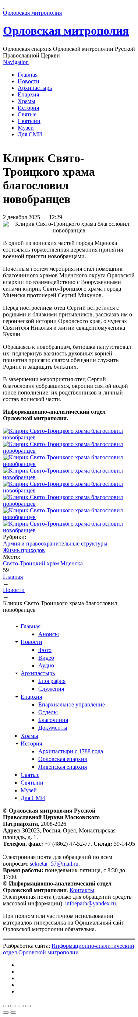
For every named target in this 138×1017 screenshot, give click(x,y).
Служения (51, 688)
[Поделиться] (13, 1006)
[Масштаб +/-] (28, 1006)
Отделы (48, 712)
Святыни (29, 121)
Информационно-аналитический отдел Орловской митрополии (68, 949)
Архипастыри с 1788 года (70, 751)
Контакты (82, 890)
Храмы (26, 101)
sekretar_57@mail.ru (54, 863)
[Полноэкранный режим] (21, 1006)
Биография (52, 681)
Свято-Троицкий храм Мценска (43, 563)
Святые (27, 114)
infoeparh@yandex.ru (90, 903)
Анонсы (48, 634)
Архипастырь (35, 88)
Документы (52, 728)
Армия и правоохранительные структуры (55, 543)
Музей (26, 128)
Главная (28, 74)
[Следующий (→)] (13, 1012)
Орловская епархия (62, 759)
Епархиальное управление (71, 704)
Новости (28, 81)
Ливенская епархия (62, 767)
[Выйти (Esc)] (6, 1006)
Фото (45, 650)
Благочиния (53, 720)
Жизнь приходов (24, 550)
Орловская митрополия (66, 30)
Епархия (28, 94)
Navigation (16, 62)
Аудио (46, 665)
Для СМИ (30, 134)
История (28, 108)
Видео (46, 658)
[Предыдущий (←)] (6, 1012)
